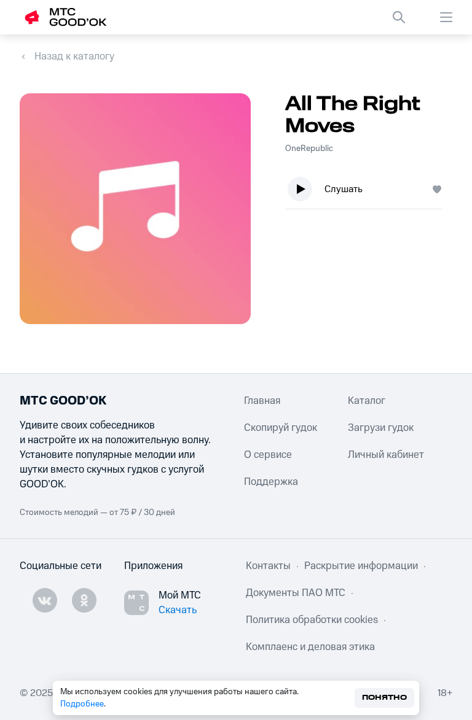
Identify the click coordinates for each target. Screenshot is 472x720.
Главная (262, 401)
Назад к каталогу (74, 56)
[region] (368, 191)
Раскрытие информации (361, 566)
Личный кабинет (386, 455)
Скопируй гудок (280, 428)
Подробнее (82, 704)
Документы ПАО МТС (295, 593)
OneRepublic (309, 148)
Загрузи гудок (381, 428)
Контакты (268, 566)
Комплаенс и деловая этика (310, 647)
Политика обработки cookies (312, 620)
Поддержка (271, 482)
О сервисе (268, 455)
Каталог (366, 401)
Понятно (384, 697)
